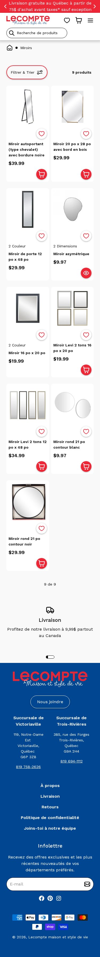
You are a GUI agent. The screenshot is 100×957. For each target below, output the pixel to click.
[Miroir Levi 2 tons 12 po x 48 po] (28, 405)
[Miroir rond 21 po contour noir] (28, 502)
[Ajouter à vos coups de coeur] (41, 133)
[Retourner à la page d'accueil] (50, 679)
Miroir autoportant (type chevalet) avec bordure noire (27, 149)
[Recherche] (12, 33)
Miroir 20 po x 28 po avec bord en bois (72, 147)
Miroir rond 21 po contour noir (24, 541)
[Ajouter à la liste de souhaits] (41, 133)
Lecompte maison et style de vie (58, 937)
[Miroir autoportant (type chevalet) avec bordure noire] (28, 107)
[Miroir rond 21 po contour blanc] (72, 405)
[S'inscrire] (87, 884)
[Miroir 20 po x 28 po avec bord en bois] (72, 107)
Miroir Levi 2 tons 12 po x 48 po (28, 444)
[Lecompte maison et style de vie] (28, 20)
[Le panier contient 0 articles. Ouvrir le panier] (78, 20)
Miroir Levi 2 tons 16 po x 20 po (72, 348)
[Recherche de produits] (50, 33)
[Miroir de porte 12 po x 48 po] (28, 209)
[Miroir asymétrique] (72, 209)
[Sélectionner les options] (86, 273)
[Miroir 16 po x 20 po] (28, 308)
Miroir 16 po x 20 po (27, 353)
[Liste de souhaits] (67, 20)
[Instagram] (58, 898)
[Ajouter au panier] (41, 174)
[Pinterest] (50, 898)
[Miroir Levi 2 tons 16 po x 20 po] (72, 308)
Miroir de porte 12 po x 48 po (25, 257)
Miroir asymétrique (71, 254)
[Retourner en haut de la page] (86, 925)
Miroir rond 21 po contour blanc (69, 444)
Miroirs (26, 48)
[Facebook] (41, 898)
